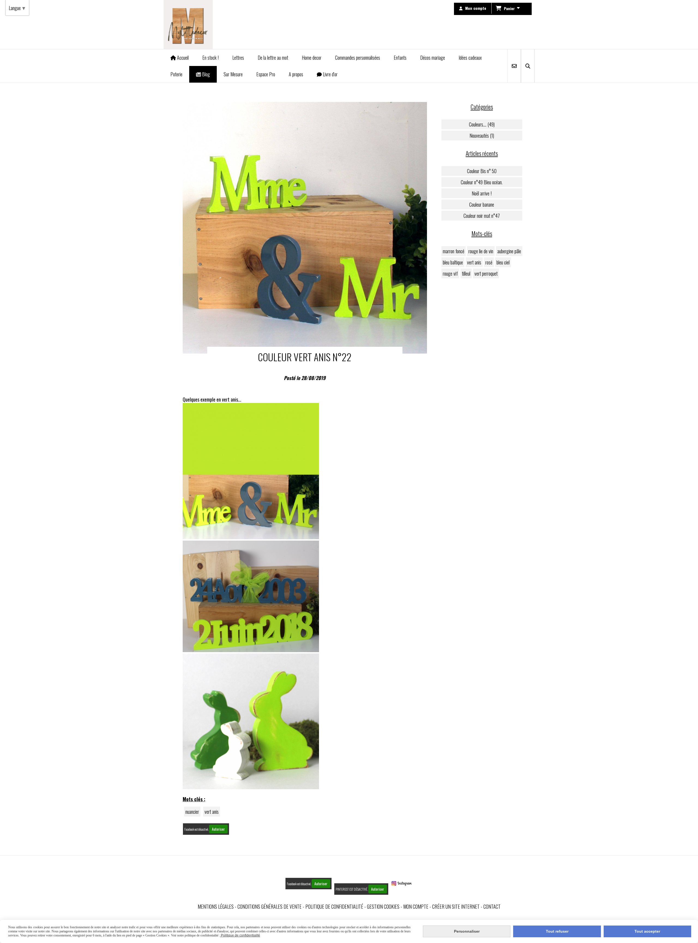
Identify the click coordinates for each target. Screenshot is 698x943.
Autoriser (218, 829)
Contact (492, 906)
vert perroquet (486, 273)
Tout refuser (557, 931)
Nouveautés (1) (482, 135)
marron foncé (453, 251)
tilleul (466, 273)
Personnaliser (467, 931)
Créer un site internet (456, 906)
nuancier (192, 811)
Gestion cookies (383, 906)
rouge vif (450, 273)
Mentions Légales (216, 906)
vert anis (211, 811)
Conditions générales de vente (269, 906)
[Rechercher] (527, 66)
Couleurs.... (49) (482, 124)
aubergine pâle (509, 251)
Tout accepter (647, 931)
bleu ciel (503, 262)
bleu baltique (453, 262)
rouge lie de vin (480, 251)
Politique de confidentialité (334, 906)
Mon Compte (415, 906)
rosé (488, 262)
